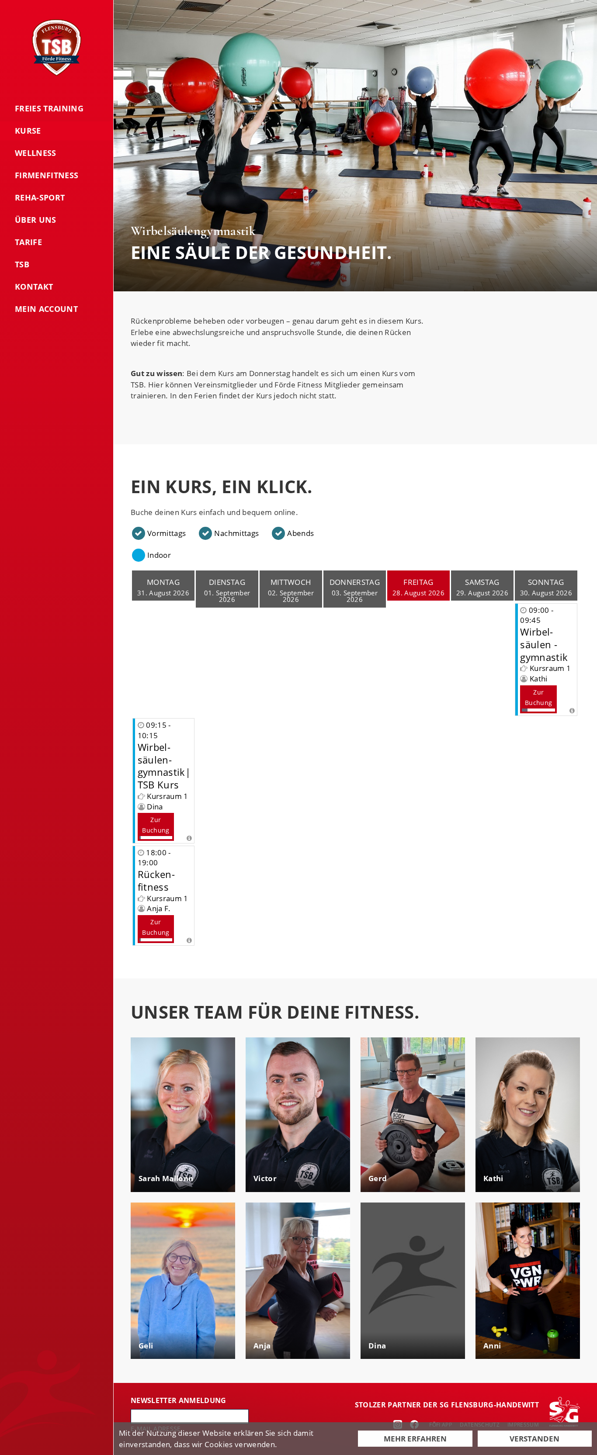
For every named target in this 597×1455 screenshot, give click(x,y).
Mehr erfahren (415, 1439)
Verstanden (534, 1439)
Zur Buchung (538, 697)
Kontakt (34, 286)
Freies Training (49, 108)
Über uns (35, 219)
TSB (22, 264)
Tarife (28, 242)
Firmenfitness (46, 175)
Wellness (35, 153)
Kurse (28, 130)
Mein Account (46, 309)
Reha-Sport (40, 197)
